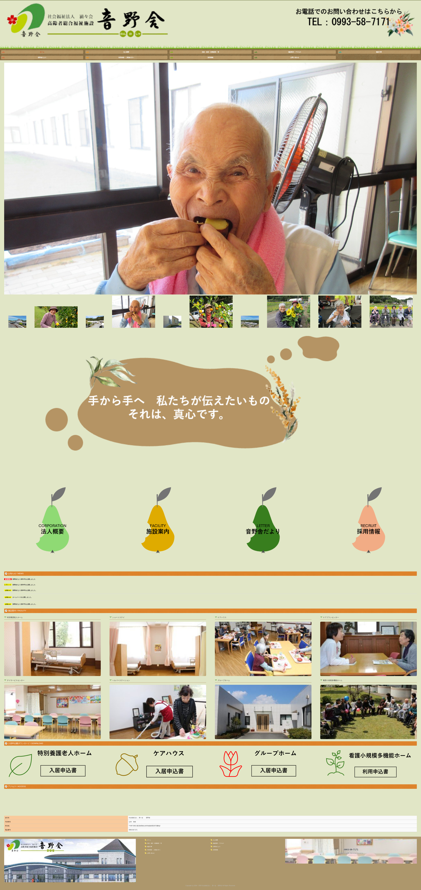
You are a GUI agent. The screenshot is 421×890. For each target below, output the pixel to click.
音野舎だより (42, 57)
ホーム (42, 52)
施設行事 (379, 52)
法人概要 (126, 52)
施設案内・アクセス (294, 52)
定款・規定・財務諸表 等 (210, 52)
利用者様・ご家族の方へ (126, 57)
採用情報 (210, 57)
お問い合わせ (294, 57)
